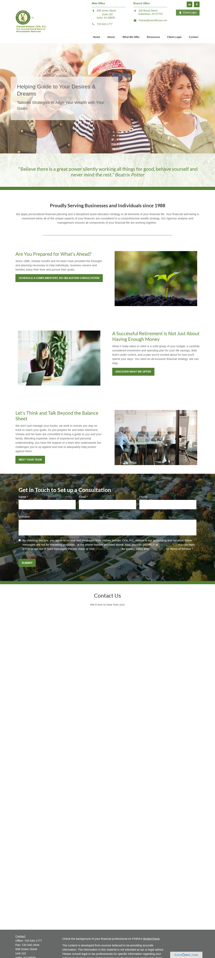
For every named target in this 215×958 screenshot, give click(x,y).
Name (22, 496)
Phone (143, 496)
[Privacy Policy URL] (108, 549)
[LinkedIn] (189, 4)
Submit (27, 562)
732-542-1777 (167, 544)
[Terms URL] (157, 549)
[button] (96, 37)
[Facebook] (197, 4)
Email (82, 496)
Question (24, 516)
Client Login (189, 12)
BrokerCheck (151, 938)
